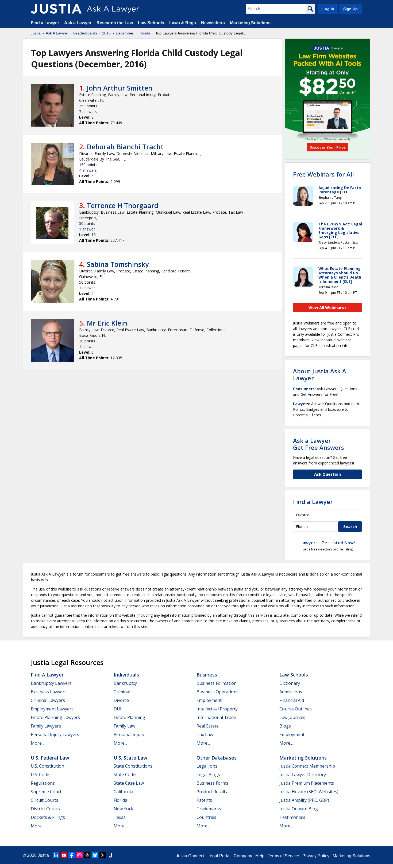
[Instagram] (79, 855)
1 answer (87, 229)
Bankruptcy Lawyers (51, 683)
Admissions (290, 692)
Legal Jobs (206, 766)
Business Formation (216, 683)
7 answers (88, 111)
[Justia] (56, 9)
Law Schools (151, 23)
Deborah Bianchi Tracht (125, 146)
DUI (117, 709)
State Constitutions (133, 766)
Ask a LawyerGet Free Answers (318, 443)
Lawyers (301, 403)
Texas (120, 817)
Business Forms (212, 783)
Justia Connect (190, 856)
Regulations (43, 783)
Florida (144, 33)
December (124, 33)
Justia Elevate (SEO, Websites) (308, 792)
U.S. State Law (130, 757)
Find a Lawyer (45, 23)
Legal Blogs (208, 774)
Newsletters (213, 23)
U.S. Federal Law (50, 757)
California (123, 792)
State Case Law (129, 783)
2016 (106, 33)
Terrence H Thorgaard (122, 205)
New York (123, 809)
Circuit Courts (44, 800)
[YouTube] (64, 855)
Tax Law (204, 734)
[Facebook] (71, 855)
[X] (102, 855)
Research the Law (115, 23)
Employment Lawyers (52, 709)
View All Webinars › (328, 307)
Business (206, 674)
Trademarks (208, 809)
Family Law (124, 726)
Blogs (285, 726)
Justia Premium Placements (306, 783)
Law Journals (292, 717)
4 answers (88, 170)
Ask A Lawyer (57, 33)
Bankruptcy (125, 683)
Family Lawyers (46, 726)
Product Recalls (211, 792)
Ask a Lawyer (78, 23)
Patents (204, 800)
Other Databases (216, 757)
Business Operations (217, 692)
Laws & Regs (182, 23)
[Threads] (87, 855)
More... (37, 743)
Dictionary (289, 683)
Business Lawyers (49, 692)
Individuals (126, 674)
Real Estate (207, 726)
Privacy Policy (315, 856)
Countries (206, 817)
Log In (328, 9)
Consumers (304, 388)
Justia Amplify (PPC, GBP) (304, 800)
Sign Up (350, 9)
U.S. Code (40, 774)
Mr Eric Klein (107, 322)
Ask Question (327, 474)
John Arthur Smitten (119, 87)
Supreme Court (46, 792)
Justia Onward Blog (298, 809)
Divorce (121, 700)
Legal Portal (218, 856)
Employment (209, 700)
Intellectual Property (217, 709)
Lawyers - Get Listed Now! (327, 543)
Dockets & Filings (48, 817)
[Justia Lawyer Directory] (110, 855)
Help (259, 856)
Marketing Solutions (250, 23)
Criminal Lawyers (48, 700)
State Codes (125, 774)
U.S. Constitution (47, 766)
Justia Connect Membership (307, 766)
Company (243, 856)
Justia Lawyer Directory (302, 774)
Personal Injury (129, 734)
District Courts (45, 809)
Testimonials (292, 817)
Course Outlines (295, 709)
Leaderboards (85, 33)
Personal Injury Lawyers (55, 734)
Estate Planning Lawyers (55, 717)
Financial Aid (291, 700)
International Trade (216, 717)
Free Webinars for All (323, 174)
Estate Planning (129, 717)
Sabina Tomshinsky (118, 264)
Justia (36, 33)
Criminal (122, 692)
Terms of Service (283, 856)
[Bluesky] (95, 855)
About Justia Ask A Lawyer (319, 374)
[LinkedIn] (56, 855)
